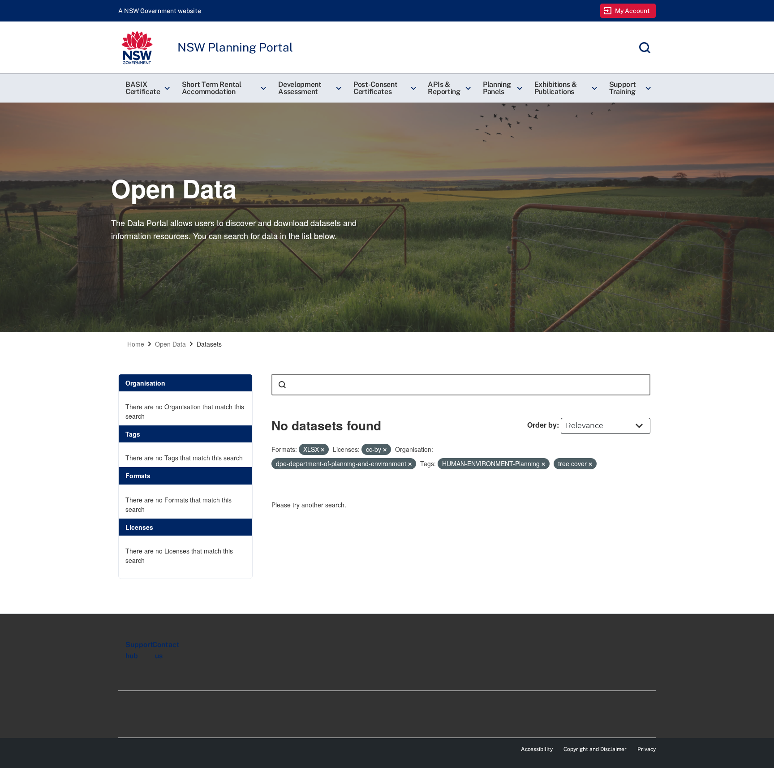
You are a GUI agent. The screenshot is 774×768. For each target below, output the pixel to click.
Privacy (646, 749)
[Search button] (282, 384)
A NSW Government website (159, 10)
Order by (542, 425)
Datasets (209, 343)
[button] (146, 88)
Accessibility (537, 749)
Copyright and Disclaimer (595, 749)
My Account (632, 10)
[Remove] (322, 449)
